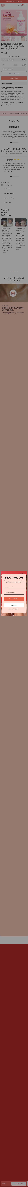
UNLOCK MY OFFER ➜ (14, 599)
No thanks (14, 605)
